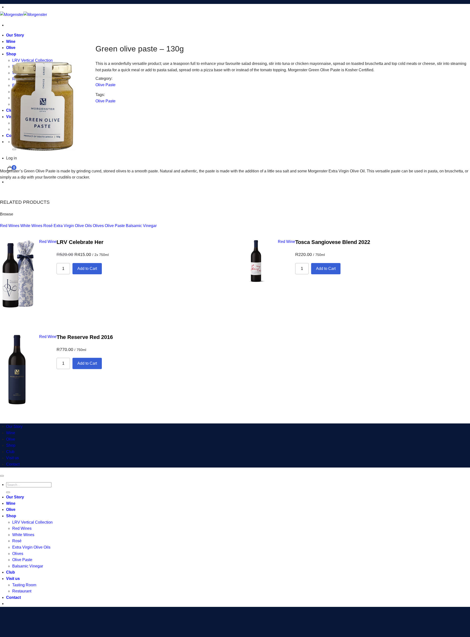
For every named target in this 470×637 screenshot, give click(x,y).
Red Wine (48, 242)
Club (10, 452)
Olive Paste (105, 85)
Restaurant (21, 591)
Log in (11, 158)
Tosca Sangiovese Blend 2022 (332, 242)
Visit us (12, 458)
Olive (10, 439)
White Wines (31, 226)
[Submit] (8, 492)
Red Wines (9, 226)
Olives (98, 226)
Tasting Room (24, 585)
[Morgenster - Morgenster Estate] (23, 14)
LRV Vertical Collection (32, 522)
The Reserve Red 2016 (85, 337)
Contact (13, 464)
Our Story (15, 35)
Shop (10, 445)
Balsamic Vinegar (141, 226)
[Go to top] (2, 476)
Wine (10, 433)
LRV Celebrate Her (80, 242)
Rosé (48, 226)
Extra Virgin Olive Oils (73, 226)
